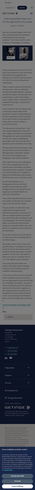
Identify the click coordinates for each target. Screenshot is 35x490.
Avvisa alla (17, 481)
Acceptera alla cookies (17, 476)
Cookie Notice (8, 470)
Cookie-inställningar (17, 486)
